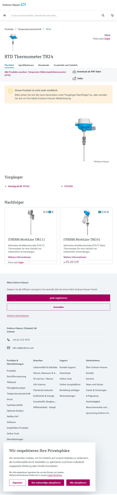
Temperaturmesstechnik (29, 29)
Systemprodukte (15, 405)
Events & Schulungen (96, 390)
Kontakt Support (68, 367)
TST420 (68, 186)
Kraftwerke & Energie (43, 395)
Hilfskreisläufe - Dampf (44, 407)
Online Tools (13, 433)
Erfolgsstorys (92, 395)
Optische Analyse (15, 410)
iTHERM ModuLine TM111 (26, 239)
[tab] (10, 65)
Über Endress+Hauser (96, 367)
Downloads (65, 373)
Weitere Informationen (19, 257)
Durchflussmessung (16, 376)
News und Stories (94, 384)
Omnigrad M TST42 (19, 186)
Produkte (9, 29)
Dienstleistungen (15, 439)
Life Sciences (39, 384)
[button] (58, 297)
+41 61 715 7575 (21, 339)
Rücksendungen (67, 395)
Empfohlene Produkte (17, 427)
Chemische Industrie (43, 390)
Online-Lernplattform (70, 384)
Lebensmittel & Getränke (45, 367)
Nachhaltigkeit (93, 401)
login (107, 38)
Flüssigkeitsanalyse (16, 387)
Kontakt (90, 373)
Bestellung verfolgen (70, 390)
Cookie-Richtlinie (54, 475)
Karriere (90, 378)
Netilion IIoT (13, 416)
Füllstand (11, 382)
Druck (10, 399)
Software (11, 422)
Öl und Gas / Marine (43, 378)
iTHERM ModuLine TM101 (81, 239)
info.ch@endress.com (23, 347)
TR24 (48, 29)
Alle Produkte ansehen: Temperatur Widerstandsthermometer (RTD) (35, 74)
